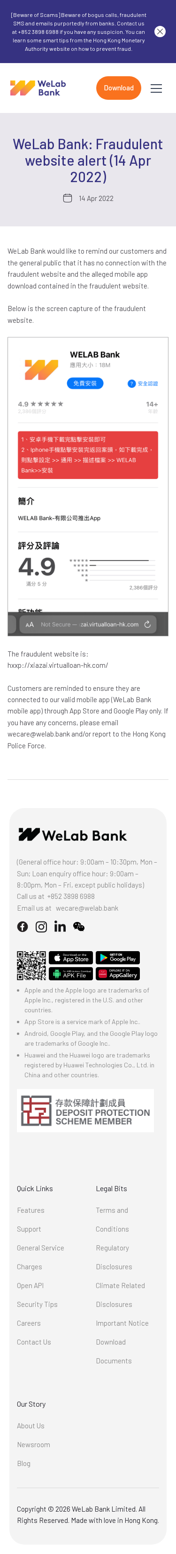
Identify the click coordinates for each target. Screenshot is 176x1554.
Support (29, 1229)
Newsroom (33, 1444)
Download (119, 87)
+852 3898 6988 (71, 896)
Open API (30, 1285)
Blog (24, 1463)
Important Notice (122, 1323)
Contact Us (34, 1342)
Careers (29, 1323)
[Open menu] (156, 88)
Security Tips (37, 1304)
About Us (31, 1425)
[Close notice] (160, 31)
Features (31, 1210)
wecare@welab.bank (87, 908)
